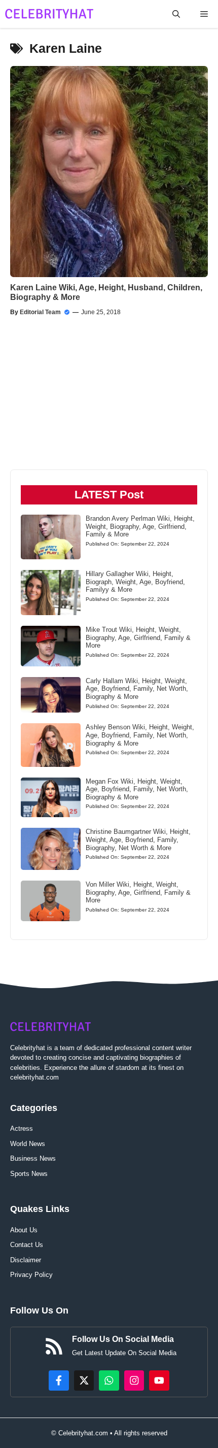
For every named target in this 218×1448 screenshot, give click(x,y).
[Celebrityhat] (49, 14)
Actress (21, 1128)
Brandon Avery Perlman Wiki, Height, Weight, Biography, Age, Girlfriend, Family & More (140, 526)
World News (27, 1144)
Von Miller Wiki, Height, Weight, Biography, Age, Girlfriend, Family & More (138, 892)
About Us (24, 1230)
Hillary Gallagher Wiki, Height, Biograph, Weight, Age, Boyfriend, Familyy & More (135, 581)
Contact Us (26, 1245)
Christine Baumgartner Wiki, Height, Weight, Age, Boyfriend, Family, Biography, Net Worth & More (138, 839)
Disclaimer (25, 1260)
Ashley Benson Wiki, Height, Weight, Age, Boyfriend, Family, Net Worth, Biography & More (140, 735)
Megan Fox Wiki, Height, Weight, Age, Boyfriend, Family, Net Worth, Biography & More (137, 789)
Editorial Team (40, 312)
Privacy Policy (31, 1274)
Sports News (29, 1173)
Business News (33, 1158)
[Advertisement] (63, 403)
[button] (176, 14)
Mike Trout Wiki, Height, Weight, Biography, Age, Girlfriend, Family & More (138, 637)
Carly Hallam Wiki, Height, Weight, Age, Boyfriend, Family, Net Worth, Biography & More (137, 688)
